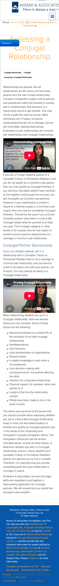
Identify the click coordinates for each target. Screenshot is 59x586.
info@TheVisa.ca (38, 22)
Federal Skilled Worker (37, 534)
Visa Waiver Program (26, 554)
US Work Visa (23, 530)
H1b (8, 530)
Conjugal (27, 72)
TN (13, 530)
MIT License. (21, 577)
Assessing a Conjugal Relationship (29, 48)
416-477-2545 (17, 22)
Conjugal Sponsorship (12, 72)
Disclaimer (15, 509)
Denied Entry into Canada (36, 569)
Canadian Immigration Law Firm (22, 566)
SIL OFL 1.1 (40, 580)
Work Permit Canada (17, 547)
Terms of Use (43, 509)
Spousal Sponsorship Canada (32, 537)
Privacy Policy (28, 509)
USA (20, 527)
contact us (11, 541)
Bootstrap (7, 574)
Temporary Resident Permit (38, 527)
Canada (47, 530)
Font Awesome (9, 580)
